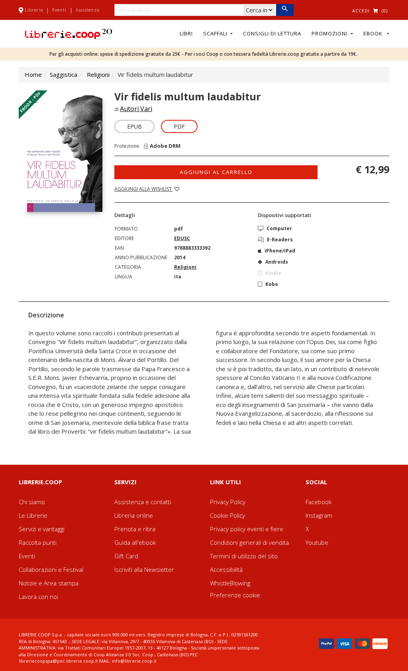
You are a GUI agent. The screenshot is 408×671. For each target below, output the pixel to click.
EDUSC (182, 238)
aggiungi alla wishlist (143, 189)
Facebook (319, 502)
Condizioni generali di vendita (249, 542)
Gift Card (126, 556)
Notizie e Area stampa (48, 583)
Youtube (317, 542)
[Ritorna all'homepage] (68, 33)
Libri (186, 33)
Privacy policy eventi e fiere (246, 529)
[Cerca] (285, 10)
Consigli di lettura (272, 33)
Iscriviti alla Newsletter (144, 569)
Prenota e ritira (134, 529)
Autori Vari (136, 108)
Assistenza (88, 10)
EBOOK (374, 33)
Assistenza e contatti (142, 502)
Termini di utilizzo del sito (244, 556)
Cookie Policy (227, 515)
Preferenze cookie (235, 595)
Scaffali (216, 33)
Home (33, 74)
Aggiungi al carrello (216, 172)
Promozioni (330, 33)
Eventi (59, 10)
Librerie (34, 10)
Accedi (361, 11)
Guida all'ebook (135, 542)
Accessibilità (226, 569)
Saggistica (63, 74)
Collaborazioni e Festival (51, 569)
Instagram (319, 515)
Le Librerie (33, 515)
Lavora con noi (38, 597)
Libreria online (133, 515)
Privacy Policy (227, 502)
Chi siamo (32, 502)
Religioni (98, 74)
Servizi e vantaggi (42, 529)
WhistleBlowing (230, 583)
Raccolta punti (38, 542)
